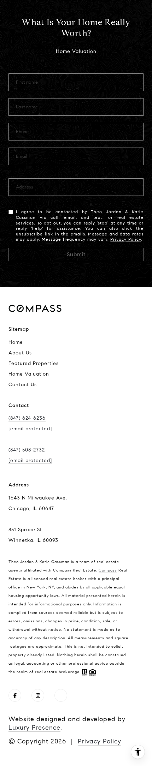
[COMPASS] (60, 695)
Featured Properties (33, 363)
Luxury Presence (34, 727)
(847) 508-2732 (26, 450)
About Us (20, 353)
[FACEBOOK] (14, 695)
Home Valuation (28, 374)
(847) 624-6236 (27, 418)
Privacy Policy (125, 239)
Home (15, 342)
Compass (108, 570)
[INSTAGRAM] (37, 695)
